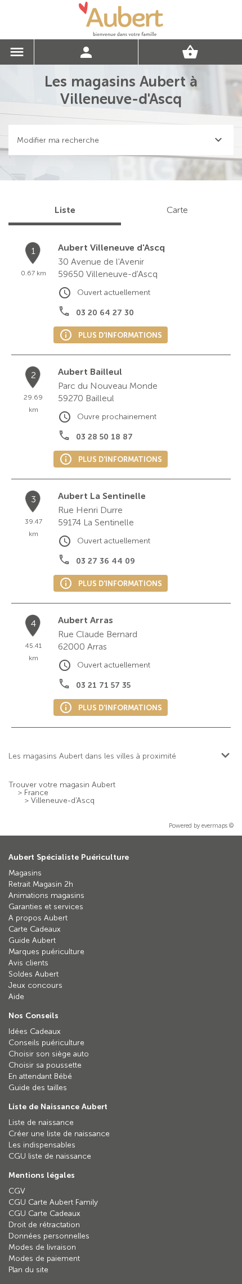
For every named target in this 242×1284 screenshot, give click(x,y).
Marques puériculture (46, 951)
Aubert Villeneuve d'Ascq (111, 247)
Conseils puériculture (46, 1042)
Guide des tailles (37, 1087)
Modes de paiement (44, 1258)
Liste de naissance (41, 1122)
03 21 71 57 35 (103, 685)
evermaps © (217, 825)
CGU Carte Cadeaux (44, 1213)
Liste (65, 210)
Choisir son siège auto (48, 1054)
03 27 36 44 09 (105, 561)
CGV (16, 1191)
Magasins (25, 873)
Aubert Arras (85, 620)
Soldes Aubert (33, 974)
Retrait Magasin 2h (40, 884)
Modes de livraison (42, 1247)
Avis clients (28, 963)
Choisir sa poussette (45, 1065)
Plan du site (28, 1269)
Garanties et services (45, 906)
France (36, 793)
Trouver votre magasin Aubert (61, 785)
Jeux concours (35, 985)
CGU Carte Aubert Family (53, 1202)
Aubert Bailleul (90, 371)
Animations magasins (46, 895)
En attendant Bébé (40, 1076)
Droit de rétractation (44, 1224)
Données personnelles (48, 1236)
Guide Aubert (32, 940)
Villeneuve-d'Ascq (63, 801)
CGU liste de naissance (49, 1156)
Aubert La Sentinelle (102, 496)
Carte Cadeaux (34, 929)
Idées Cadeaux (34, 1031)
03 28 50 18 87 (104, 437)
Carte (177, 210)
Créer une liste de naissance (59, 1133)
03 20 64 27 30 (105, 312)
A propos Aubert (38, 918)
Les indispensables (41, 1145)
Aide (16, 996)
